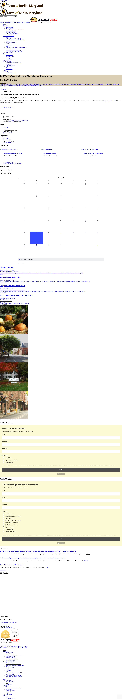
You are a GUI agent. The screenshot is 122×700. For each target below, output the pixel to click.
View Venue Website (7, 132)
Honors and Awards (10, 65)
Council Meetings (10, 28)
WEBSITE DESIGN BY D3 (6, 647)
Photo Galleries (9, 69)
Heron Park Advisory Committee (13, 520)
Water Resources (9, 52)
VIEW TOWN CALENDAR (6, 303)
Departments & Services (8, 36)
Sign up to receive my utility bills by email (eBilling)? (21, 84)
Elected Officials (9, 27)
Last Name (4, 448)
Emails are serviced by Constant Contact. (108, 465)
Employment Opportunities (11, 460)
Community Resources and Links (13, 62)
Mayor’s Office (9, 37)
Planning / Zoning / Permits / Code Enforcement (16, 47)
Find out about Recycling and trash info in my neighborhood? (46, 84)
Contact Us (5, 71)
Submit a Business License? (97, 84)
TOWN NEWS (17, 303)
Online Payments (4, 22)
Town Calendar (9, 55)
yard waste (18, 121)
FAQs (7, 67)
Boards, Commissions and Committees (14, 29)
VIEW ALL (2, 570)
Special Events (9, 58)
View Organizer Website (8, 142)
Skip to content (3, 0)
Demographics (9, 64)
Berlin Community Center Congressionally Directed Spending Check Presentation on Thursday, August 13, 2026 (32, 558)
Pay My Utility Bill (4, 84)
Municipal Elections (10, 32)
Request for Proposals (10, 34)
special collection (12, 121)
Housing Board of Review (11, 525)
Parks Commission (9, 529)
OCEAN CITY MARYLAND (20, 647)
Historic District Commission (12, 522)
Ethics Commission (9, 518)
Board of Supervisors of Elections (13, 516)
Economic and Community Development (15, 39)
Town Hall (5, 127)
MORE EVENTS (25, 303)
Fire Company (9, 44)
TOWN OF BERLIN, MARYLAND (19, 646)
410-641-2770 (6, 625)
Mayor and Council (9, 527)
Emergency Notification (11, 42)
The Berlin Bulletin (10, 56)
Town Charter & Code (11, 31)
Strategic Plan (9, 66)
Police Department (10, 48)
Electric (7, 41)
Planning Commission (10, 531)
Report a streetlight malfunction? (83, 84)
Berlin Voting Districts (13, 33)
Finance (7, 43)
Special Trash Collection (22, 120)
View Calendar (21, 263)
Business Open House (8, 162)
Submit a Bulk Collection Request (68, 84)
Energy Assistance (26, 22)
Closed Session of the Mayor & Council (12, 153)
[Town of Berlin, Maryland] (21, 7)
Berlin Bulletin (8, 458)
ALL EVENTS (3, 304)
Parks (7, 46)
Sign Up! (61, 469)
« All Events (3, 89)
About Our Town (7, 61)
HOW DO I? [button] (3, 83)
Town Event (14, 120)
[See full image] (14, 333)
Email (3, 434)
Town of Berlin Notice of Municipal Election (12, 564)
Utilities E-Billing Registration (15, 22)
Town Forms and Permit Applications (14, 51)
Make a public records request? (24, 85)
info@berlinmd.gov (7, 627)
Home (4, 24)
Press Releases (9, 462)
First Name (4, 441)
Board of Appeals (9, 514)
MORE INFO (3, 274)
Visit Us (4, 70)
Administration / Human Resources (13, 38)
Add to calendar (7, 107)
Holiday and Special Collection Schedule (111, 100)
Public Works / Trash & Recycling (13, 50)
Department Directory (10, 72)
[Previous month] (19, 178)
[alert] (61, 259)
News (4, 53)
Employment (6, 60)
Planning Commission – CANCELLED (12, 163)
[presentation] (8, 149)
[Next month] (103, 178)
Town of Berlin (6, 138)
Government (5, 25)
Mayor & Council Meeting (50, 153)
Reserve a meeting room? (37, 85)
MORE (88, 554)
